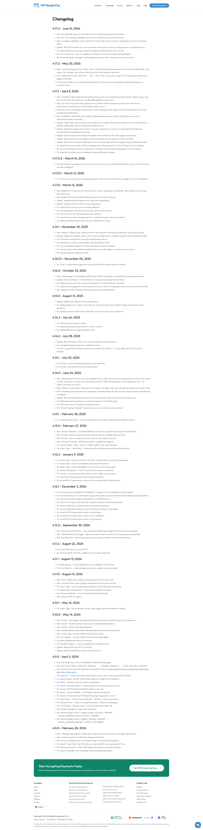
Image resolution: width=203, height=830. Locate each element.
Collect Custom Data (77, 799)
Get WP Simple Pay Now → (146, 768)
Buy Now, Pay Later (110, 789)
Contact (37, 793)
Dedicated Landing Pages (112, 792)
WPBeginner (141, 802)
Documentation (142, 790)
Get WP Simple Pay (159, 5)
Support (37, 796)
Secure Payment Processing (79, 793)
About (36, 787)
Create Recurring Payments (113, 786)
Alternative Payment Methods (80, 802)
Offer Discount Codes (111, 796)
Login (145, 5)
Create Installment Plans (112, 802)
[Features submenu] (102, 5)
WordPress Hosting (144, 796)
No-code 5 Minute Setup (78, 787)
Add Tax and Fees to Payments (114, 799)
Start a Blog (141, 799)
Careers (37, 802)
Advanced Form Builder (78, 796)
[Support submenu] (132, 5)
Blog (35, 790)
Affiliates (37, 799)
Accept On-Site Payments (79, 790)
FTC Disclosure (142, 793)
